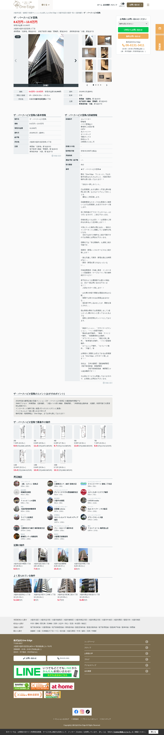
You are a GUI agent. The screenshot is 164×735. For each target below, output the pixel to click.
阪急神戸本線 (115, 627)
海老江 (83, 623)
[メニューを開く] (148, 5)
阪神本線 (125, 627)
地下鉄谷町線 (35, 627)
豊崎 (37, 623)
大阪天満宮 (71, 631)
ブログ (86, 659)
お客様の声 (88, 653)
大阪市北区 (23, 29)
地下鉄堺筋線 (104, 627)
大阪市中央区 (107, 620)
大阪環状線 (46, 627)
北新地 (88, 99)
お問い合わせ (135, 5)
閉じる (153, 732)
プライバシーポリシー (90, 719)
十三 (57, 631)
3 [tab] (98, 85)
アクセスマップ (90, 665)
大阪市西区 (118, 620)
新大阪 (62, 631)
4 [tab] (100, 85)
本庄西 (77, 623)
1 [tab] (93, 85)
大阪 (90, 104)
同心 (67, 623)
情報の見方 (57, 156)
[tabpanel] (96, 58)
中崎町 (94, 631)
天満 (55, 623)
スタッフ (113, 5)
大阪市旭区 (136, 620)
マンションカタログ (62, 719)
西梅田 (94, 101)
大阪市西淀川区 (94, 620)
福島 (83, 631)
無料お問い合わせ (133, 36)
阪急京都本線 (92, 627)
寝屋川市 (127, 620)
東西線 (81, 99)
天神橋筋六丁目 (48, 631)
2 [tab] (95, 85)
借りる (44, 5)
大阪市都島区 (69, 620)
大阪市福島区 (57, 620)
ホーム (99, 5)
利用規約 (76, 719)
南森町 (32, 631)
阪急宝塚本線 (80, 627)
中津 (32, 623)
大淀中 (61, 623)
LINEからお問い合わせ (133, 30)
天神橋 (49, 623)
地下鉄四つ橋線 (85, 101)
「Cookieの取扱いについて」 (122, 732)
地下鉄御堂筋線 (58, 627)
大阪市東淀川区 (81, 620)
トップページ (89, 642)
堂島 (28, 29)
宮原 (72, 623)
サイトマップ (106, 719)
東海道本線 (83, 104)
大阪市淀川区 (45, 620)
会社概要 (106, 5)
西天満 (43, 623)
